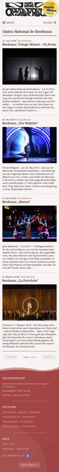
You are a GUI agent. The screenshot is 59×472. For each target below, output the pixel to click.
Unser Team (8, 444)
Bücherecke (29, 417)
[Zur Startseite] (29, 9)
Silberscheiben (10, 421)
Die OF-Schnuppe (11, 426)
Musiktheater (25, 41)
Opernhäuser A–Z (11, 417)
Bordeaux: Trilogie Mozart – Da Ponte (29, 44)
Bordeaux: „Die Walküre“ (20, 123)
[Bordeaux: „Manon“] (29, 223)
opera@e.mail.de (20, 395)
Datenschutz (22, 449)
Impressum (8, 449)
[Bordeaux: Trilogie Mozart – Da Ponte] (29, 66)
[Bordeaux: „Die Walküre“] (29, 144)
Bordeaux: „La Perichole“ (20, 280)
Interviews (35, 412)
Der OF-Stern (26, 421)
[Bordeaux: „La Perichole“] (29, 302)
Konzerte (23, 412)
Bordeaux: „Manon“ (16, 202)
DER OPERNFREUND (13, 378)
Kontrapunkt (29, 426)
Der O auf (13, 455)
